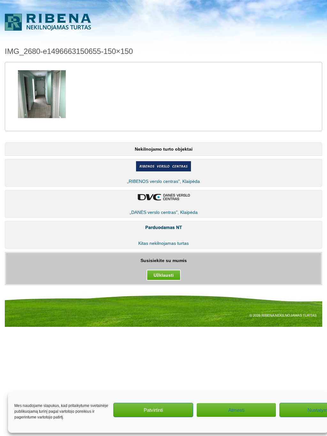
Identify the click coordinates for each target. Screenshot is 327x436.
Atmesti (236, 410)
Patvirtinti (153, 410)
